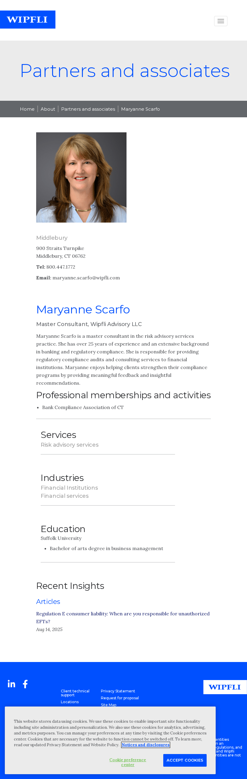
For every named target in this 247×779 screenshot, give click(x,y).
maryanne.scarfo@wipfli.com (86, 278)
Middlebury (51, 238)
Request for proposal (120, 698)
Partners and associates (88, 109)
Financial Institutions (69, 488)
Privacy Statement (118, 691)
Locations (70, 702)
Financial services (65, 496)
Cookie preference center (127, 762)
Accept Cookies (185, 760)
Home (27, 109)
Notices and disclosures (146, 744)
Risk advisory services (69, 445)
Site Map (108, 705)
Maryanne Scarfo (140, 109)
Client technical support (75, 693)
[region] (110, 740)
